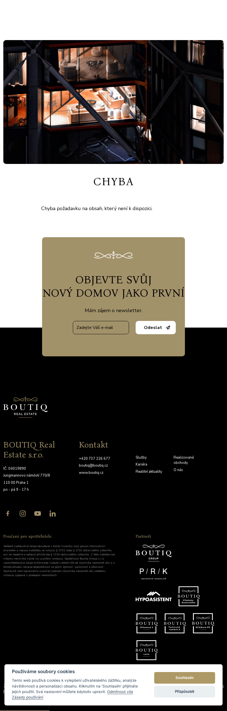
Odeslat (153, 328)
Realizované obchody (184, 460)
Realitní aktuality (149, 471)
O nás (178, 469)
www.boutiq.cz (91, 472)
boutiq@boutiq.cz (93, 465)
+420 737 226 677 (94, 458)
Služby (141, 457)
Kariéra (141, 464)
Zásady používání (27, 697)
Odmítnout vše (120, 691)
